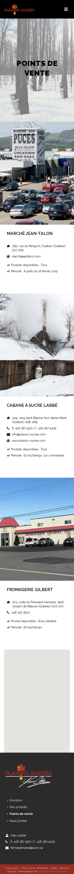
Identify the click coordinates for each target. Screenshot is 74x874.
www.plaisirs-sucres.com (28, 440)
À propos (16, 800)
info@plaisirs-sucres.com (29, 434)
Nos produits (18, 807)
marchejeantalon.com (26, 256)
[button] (33, 693)
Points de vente (21, 813)
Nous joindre (18, 820)
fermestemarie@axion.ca (26, 847)
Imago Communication (52, 871)
